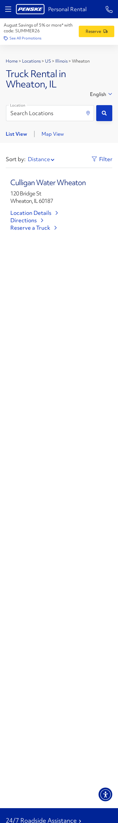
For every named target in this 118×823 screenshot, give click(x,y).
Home (12, 61)
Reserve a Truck (30, 227)
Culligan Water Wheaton (48, 182)
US (48, 61)
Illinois (61, 61)
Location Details (30, 213)
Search (104, 113)
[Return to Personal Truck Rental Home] (30, 9)
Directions (23, 220)
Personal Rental (67, 9)
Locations (31, 61)
